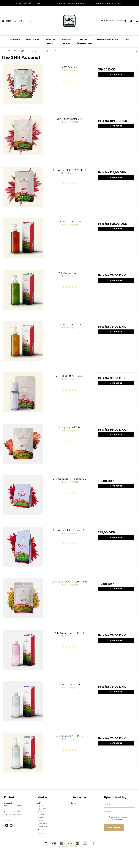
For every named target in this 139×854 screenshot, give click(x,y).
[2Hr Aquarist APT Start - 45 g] (23, 600)
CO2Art (40, 815)
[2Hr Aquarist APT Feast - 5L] (23, 548)
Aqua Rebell (42, 806)
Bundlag (67, 39)
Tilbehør (64, 43)
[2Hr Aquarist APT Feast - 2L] (23, 497)
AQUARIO (41, 809)
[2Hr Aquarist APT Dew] (23, 394)
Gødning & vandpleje (106, 39)
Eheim (40, 821)
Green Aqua (42, 824)
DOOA (40, 818)
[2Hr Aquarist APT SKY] (23, 137)
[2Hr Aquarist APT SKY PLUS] (23, 188)
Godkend (113, 827)
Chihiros (40, 812)
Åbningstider (84, 43)
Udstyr (83, 39)
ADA (39, 803)
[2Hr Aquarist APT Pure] (23, 754)
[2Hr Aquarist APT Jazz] (23, 446)
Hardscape (32, 39)
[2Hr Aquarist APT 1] (23, 291)
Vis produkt (116, 74)
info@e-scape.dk (16, 815)
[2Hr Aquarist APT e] (23, 240)
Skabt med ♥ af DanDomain (69, 846)
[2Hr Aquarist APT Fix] (23, 703)
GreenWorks (42, 827)
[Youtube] (7, 825)
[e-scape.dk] (69, 21)
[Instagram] (12, 825)
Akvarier (15, 39)
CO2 (127, 39)
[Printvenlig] (137, 51)
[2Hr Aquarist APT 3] (23, 343)
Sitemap (7, 821)
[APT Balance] (23, 86)
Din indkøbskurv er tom (111, 21)
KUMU (50, 43)
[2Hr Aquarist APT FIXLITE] (23, 651)
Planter (50, 39)
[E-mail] (119, 811)
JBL (38, 829)
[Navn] (119, 804)
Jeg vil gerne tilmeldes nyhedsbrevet (121, 818)
